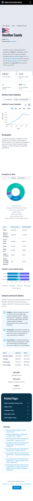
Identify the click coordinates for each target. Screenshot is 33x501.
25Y (20, 108)
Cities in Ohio (8, 407)
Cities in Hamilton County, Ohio (13, 403)
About (21, 484)
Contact (17, 484)
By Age (16, 99)
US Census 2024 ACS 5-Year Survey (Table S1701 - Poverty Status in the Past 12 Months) (17, 460)
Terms (12, 484)
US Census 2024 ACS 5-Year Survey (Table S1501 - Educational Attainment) (18, 453)
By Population (8, 99)
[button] (30, 2)
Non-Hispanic (21, 178)
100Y (28, 108)
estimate (16, 56)
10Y (16, 108)
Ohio (13, 26)
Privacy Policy (5, 484)
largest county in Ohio (14, 61)
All (12, 108)
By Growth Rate (24, 99)
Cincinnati (13, 41)
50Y (24, 108)
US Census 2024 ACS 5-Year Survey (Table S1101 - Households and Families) (17, 444)
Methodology (27, 484)
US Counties (6, 26)
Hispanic (13, 178)
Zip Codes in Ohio (9, 414)
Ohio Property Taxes (10, 417)
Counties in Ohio (9, 410)
